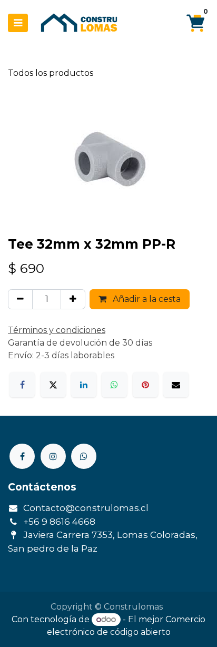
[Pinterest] (145, 384)
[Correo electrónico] (176, 384)
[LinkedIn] (83, 384)
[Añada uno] (73, 299)
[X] (53, 384)
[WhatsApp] (114, 384)
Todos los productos (50, 73)
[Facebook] (22, 384)
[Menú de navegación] (18, 23)
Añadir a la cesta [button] (146, 299)
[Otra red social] (83, 456)
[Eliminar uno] (20, 299)
